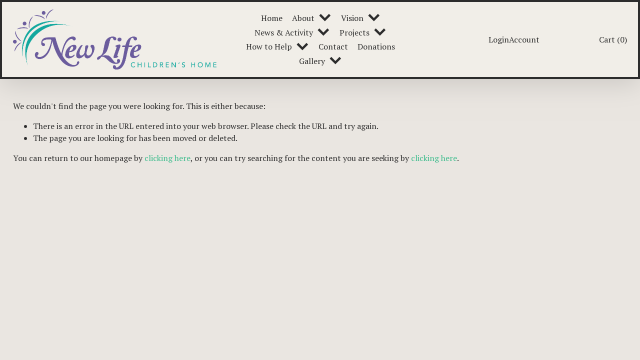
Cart (613, 39)
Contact (333, 46)
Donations (376, 46)
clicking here (167, 158)
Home (271, 18)
